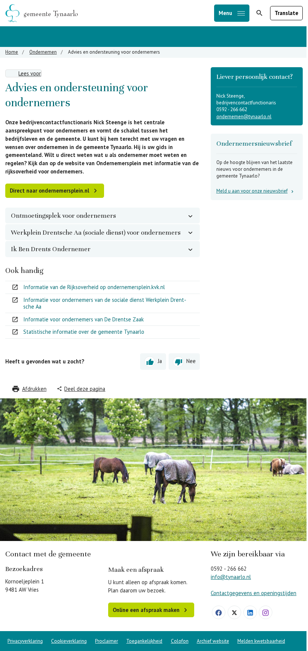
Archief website (213, 641)
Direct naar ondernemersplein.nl (49, 190)
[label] (23, 73)
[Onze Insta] (265, 612)
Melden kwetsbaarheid (261, 641)
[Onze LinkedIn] (250, 612)
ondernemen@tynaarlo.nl (244, 116)
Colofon (180, 641)
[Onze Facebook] (218, 612)
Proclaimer (106, 641)
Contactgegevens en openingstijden (253, 593)
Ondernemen (43, 52)
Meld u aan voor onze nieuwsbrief (252, 191)
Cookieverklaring (69, 641)
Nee (191, 361)
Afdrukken (34, 388)
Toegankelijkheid (144, 641)
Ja (160, 361)
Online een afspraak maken (146, 609)
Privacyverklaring (25, 641)
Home (11, 52)
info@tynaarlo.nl (231, 576)
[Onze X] (234, 612)
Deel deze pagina (84, 388)
